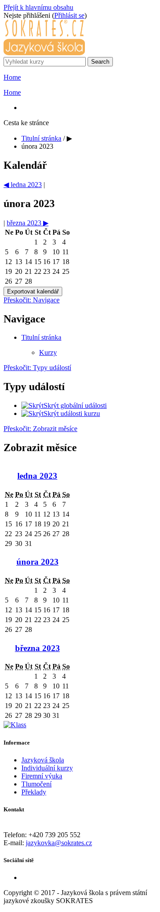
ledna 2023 (37, 475)
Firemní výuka (41, 776)
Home (12, 77)
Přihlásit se (69, 15)
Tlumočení (36, 784)
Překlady (33, 792)
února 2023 (37, 146)
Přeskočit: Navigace (32, 300)
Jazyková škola (42, 760)
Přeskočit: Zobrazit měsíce (40, 428)
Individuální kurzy (47, 768)
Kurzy (48, 352)
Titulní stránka (41, 138)
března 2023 (37, 648)
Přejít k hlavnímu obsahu (38, 7)
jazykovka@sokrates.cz (59, 843)
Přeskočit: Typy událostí (37, 367)
